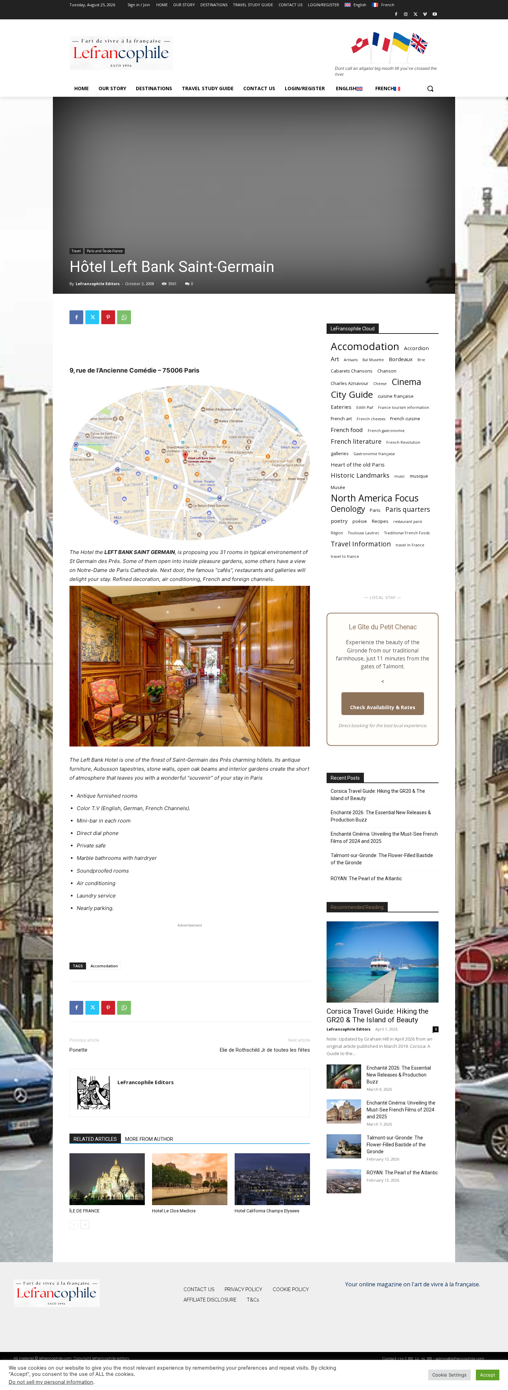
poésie (359, 521)
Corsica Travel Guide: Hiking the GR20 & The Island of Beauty (378, 794)
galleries (340, 453)
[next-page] (85, 1224)
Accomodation (104, 965)
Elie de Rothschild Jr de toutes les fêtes (265, 1050)
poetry (339, 520)
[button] (430, 88)
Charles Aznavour (349, 383)
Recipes (380, 521)
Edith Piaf (364, 407)
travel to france (345, 556)
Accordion (416, 348)
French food (347, 429)
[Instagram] (406, 15)
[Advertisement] (190, 347)
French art (341, 418)
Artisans (351, 359)
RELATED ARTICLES (95, 1139)
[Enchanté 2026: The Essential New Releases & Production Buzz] (344, 1076)
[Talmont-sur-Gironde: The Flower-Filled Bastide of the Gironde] (344, 1146)
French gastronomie (386, 430)
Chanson (386, 371)
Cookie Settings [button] (449, 1375)
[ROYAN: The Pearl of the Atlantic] (344, 1181)
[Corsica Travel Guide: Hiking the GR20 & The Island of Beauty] (383, 962)
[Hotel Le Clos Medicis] (189, 1179)
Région (337, 532)
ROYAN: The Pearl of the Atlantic (366, 878)
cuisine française (396, 396)
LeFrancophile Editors (98, 283)
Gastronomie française (374, 453)
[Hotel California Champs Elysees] (272, 1179)
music (399, 476)
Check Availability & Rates (382, 707)
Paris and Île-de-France (105, 250)
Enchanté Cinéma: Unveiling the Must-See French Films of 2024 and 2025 (384, 837)
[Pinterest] (108, 317)
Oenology (348, 509)
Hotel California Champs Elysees (267, 1210)
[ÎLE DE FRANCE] (107, 1179)
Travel (76, 250)
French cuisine (405, 418)
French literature (356, 441)
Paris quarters (407, 509)
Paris (375, 510)
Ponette (78, 1050)
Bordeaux (401, 359)
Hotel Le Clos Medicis (174, 1210)
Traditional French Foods (407, 532)
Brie (421, 359)
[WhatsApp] (124, 317)
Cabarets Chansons (352, 371)
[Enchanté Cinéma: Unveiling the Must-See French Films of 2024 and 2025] (344, 1111)
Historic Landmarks (360, 475)
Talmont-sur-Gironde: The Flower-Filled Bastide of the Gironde (382, 859)
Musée (338, 487)
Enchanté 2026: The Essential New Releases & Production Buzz (381, 816)
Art (335, 359)
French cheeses (371, 418)
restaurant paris (407, 521)
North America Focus (374, 498)
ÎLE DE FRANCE (84, 1210)
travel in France (410, 545)
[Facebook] (396, 15)
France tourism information (403, 407)
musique (419, 476)
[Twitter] (416, 15)
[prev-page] (73, 1224)
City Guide (352, 394)
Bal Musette (373, 359)
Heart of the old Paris (358, 464)
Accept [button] (487, 1375)
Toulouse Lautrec (363, 532)
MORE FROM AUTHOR (149, 1139)
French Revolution (403, 442)
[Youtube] (435, 15)
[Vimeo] (425, 15)
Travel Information (361, 543)
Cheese (380, 383)
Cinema (406, 381)
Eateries (341, 406)
